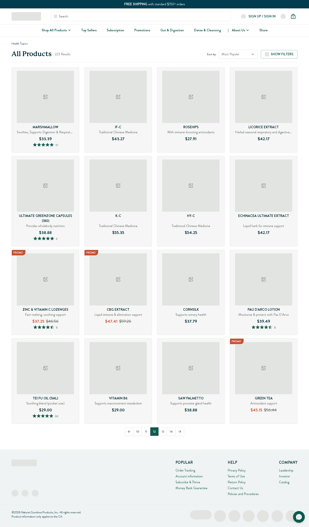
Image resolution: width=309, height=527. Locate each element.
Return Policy (237, 482)
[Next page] (180, 431)
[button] (299, 517)
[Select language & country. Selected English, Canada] (283, 16)
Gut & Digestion (172, 30)
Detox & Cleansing (207, 30)
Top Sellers (89, 30)
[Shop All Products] (69, 30)
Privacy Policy (237, 470)
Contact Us (235, 488)
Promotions (142, 30)
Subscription (115, 30)
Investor (284, 476)
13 (163, 431)
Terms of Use (236, 476)
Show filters (282, 54)
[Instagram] (25, 493)
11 (146, 431)
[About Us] (247, 30)
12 (154, 431)
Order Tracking (185, 470)
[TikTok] (35, 493)
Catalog (284, 482)
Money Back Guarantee (191, 488)
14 (171, 431)
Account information (189, 476)
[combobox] (238, 54)
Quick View (53, 151)
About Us (238, 30)
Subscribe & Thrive (188, 482)
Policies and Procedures (243, 493)
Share (263, 30)
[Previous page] (129, 431)
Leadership (286, 470)
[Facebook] (15, 493)
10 (137, 431)
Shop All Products (54, 30)
